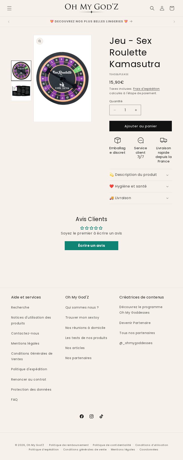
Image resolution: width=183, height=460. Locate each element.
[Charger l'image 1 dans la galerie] (21, 71)
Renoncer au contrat (28, 379)
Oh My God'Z (35, 445)
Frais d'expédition (146, 89)
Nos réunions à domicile (85, 328)
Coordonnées (148, 449)
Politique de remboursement (69, 445)
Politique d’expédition (44, 449)
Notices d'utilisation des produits (31, 320)
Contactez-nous (25, 333)
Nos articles (75, 348)
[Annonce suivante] (174, 22)
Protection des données (31, 389)
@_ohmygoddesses (135, 343)
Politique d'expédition (29, 369)
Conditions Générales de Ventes (32, 356)
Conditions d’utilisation (151, 445)
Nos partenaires (78, 358)
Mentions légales (25, 343)
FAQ (14, 399)
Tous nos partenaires (137, 333)
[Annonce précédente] (9, 22)
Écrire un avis (91, 245)
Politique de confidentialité (112, 445)
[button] (9, 8)
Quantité (116, 101)
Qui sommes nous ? (82, 307)
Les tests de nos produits (86, 338)
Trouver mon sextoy (82, 317)
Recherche (20, 307)
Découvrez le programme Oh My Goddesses (140, 310)
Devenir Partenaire (135, 323)
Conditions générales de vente (85, 449)
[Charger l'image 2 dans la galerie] (21, 91)
